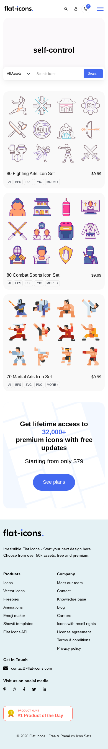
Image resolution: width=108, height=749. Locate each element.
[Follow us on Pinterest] (4, 689)
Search (93, 73)
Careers (64, 615)
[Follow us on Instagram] (14, 689)
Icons (8, 583)
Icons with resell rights (76, 623)
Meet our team (70, 583)
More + (52, 181)
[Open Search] (65, 8)
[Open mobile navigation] (100, 8)
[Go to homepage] (18, 8)
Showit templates (18, 623)
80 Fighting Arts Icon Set (31, 173)
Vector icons (14, 591)
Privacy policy (69, 648)
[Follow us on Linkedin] (44, 689)
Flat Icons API (15, 632)
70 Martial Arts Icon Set (29, 376)
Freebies (11, 599)
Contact (64, 591)
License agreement (74, 632)
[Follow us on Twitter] (34, 689)
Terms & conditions (73, 640)
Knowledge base (71, 599)
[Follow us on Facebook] (24, 689)
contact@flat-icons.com (31, 668)
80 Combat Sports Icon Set (33, 275)
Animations (13, 607)
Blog (61, 607)
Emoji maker (14, 615)
